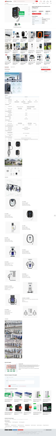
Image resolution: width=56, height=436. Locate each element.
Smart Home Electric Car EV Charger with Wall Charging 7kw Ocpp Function (31, 39)
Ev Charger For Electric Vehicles (8, 426)
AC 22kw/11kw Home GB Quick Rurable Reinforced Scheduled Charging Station (8, 62)
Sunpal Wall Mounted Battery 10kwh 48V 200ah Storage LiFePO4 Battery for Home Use (37, 413)
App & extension (43, 3)
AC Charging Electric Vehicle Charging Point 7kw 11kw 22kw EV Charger (31, 50)
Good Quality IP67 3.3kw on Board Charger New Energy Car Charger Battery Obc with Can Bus (31, 62)
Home (5, 4)
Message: (7, 380)
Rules (50, 3)
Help (39, 3)
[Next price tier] (51, 11)
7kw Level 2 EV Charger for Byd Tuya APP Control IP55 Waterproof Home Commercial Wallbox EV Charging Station (8, 50)
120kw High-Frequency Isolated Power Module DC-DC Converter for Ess (8, 39)
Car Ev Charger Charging (15, 426)
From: (7, 377)
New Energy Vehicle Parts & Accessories (19, 4)
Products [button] (15, 1)
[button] (44, 1)
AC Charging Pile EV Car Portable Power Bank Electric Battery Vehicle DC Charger (24, 50)
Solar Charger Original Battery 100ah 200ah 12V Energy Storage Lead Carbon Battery (28, 400)
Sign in (50, 1)
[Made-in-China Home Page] (8, 1)
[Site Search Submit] (37, 1)
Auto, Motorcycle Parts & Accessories (10, 4)
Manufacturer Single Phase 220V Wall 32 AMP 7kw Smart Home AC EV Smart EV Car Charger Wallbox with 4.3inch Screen (16, 62)
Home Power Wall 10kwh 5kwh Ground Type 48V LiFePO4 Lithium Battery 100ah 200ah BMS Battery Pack (37, 400)
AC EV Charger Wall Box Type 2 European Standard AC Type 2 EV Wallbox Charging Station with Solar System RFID (39, 62)
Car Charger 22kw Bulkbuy (21, 426)
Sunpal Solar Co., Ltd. (35, 8)
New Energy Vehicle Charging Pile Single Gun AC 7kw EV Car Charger (39, 50)
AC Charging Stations (25, 4)
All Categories (7, 3)
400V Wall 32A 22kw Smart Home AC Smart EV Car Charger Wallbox (23, 62)
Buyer (36, 3)
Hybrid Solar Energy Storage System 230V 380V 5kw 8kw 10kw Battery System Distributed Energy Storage (9, 413)
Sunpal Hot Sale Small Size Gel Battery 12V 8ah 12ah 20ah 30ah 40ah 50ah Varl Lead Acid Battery (18, 400)
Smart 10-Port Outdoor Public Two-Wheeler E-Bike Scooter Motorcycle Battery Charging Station (47, 39)
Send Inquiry (36, 13)
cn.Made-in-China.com (34, 432)
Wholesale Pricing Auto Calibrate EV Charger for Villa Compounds (24, 39)
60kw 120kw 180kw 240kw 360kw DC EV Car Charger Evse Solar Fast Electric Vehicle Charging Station (47, 62)
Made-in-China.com (25, 432)
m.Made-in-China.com (29, 432)
